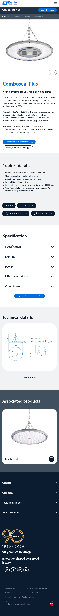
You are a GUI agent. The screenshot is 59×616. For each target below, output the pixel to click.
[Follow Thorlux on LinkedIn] (7, 570)
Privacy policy (10, 589)
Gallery (27, 16)
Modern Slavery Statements (37, 589)
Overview (5, 16)
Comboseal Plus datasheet (17, 142)
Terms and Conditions (13, 593)
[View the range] (51, 459)
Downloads (38, 16)
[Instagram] (19, 570)
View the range (47, 10)
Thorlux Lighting (28, 597)
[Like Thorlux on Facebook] (13, 570)
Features (17, 16)
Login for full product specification (29, 296)
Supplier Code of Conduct (36, 593)
